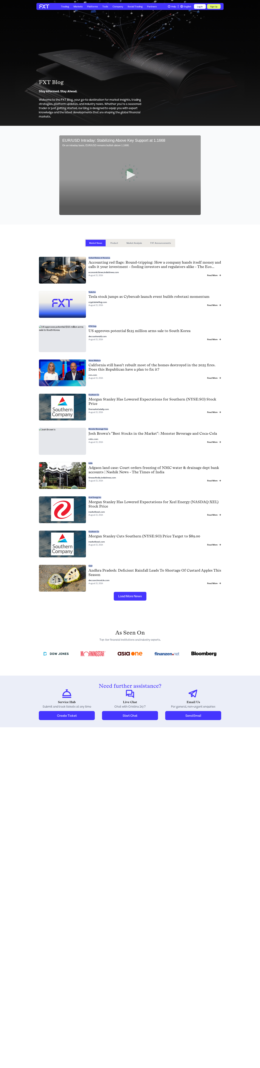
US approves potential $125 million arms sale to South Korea (139, 331)
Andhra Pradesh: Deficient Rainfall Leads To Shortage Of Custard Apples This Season (154, 572)
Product (114, 243)
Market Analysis (134, 243)
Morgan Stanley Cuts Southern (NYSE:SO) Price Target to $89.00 (144, 536)
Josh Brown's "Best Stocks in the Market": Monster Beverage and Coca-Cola (152, 433)
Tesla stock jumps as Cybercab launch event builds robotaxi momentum (148, 296)
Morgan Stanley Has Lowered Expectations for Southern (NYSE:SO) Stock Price (152, 401)
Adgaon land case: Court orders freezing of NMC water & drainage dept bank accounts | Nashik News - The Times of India (153, 469)
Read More (212, 275)
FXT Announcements (160, 243)
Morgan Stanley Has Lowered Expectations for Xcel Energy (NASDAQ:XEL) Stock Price (153, 504)
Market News (95, 243)
